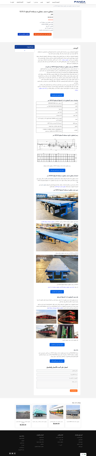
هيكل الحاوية (41, 439)
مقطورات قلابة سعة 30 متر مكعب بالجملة (40, 421)
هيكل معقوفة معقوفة (40, 441)
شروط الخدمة (21, 447)
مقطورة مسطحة (65, 59)
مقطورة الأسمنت (79, 437)
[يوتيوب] (12, 453)
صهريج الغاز (80, 446)
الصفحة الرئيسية (55, 2)
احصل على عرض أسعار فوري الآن (57, 170)
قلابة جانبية (61, 439)
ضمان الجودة (22, 442)
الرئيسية (78, 5)
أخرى (61, 445)
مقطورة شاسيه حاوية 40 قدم (60, 186)
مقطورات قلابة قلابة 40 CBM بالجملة (73, 421)
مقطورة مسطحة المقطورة (39, 446)
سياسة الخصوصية (21, 449)
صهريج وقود (80, 441)
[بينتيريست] (10, 453)
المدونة (28, 2)
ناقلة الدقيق (80, 439)
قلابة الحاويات (41, 437)
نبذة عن (36, 2)
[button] (16, 46)
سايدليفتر (42, 444)
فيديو (42, 2)
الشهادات (22, 440)
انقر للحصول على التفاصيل (57, 95)
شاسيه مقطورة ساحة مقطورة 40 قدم (56, 421)
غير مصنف (74, 5)
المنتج (48, 2)
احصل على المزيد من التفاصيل (57, 344)
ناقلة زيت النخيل (79, 444)
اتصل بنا (12, 2)
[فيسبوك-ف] (15, 453)
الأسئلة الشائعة (20, 2)
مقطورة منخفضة (60, 441)
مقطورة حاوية (43, 184)
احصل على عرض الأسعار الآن (57, 361)
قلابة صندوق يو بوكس (59, 437)
